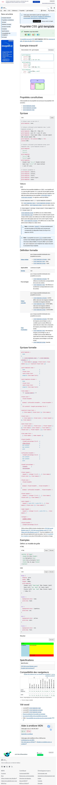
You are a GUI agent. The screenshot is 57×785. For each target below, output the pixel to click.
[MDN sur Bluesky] (4, 766)
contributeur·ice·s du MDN (27, 740)
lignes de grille (28, 41)
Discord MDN (22, 781)
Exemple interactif (6, 17)
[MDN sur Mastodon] (9, 766)
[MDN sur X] (7, 766)
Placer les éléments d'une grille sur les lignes (34, 714)
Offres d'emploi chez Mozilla (8, 778)
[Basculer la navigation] (54, 7)
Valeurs (23, 184)
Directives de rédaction (25, 778)
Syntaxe (4, 22)
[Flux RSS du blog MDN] (12, 766)
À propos (3, 773)
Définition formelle (6, 24)
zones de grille (38, 41)
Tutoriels (40, 781)
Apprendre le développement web (46, 776)
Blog (2, 776)
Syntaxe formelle (6, 26)
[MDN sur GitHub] (2, 766)
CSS (33, 39)
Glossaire (40, 783)
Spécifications (5, 31)
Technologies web (42, 773)
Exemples (4, 29)
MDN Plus (3, 783)
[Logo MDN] (4, 760)
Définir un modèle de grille (30, 544)
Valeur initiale (24, 259)
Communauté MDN (24, 773)
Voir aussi (4, 37)
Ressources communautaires (26, 776)
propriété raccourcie (27, 39)
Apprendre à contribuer (27, 734)
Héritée (23, 270)
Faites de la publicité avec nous (9, 781)
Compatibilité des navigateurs (6, 34)
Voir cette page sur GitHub (27, 742)
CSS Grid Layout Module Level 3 (39, 530)
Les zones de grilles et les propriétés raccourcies (35, 716)
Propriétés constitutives (8, 20)
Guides (39, 778)
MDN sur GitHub (23, 783)
